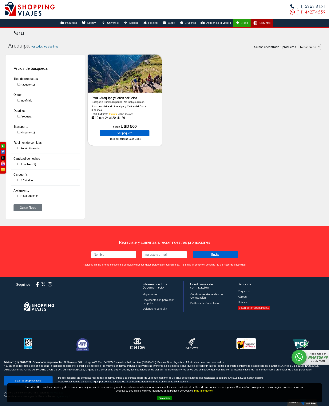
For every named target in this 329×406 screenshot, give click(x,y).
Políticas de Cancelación (205, 303)
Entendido (164, 398)
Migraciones (150, 294)
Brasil (244, 22)
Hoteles (153, 22)
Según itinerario (30, 148)
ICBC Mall (265, 22)
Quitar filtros (28, 207)
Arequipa (26, 116)
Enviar (215, 254)
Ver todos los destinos (44, 46)
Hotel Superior (29, 195)
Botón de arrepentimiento (254, 307)
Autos (171, 22)
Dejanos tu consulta (155, 308)
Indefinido (26, 100)
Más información (203, 390)
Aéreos (133, 22)
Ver (124, 133)
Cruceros (190, 22)
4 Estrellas (27, 180)
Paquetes (71, 22)
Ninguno (28, 132)
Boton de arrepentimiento (28, 380)
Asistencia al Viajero (218, 22)
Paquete (28, 84)
